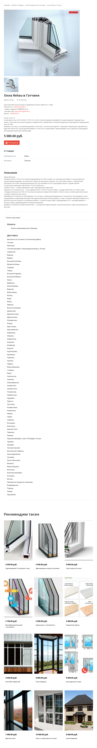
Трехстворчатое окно (73, 568)
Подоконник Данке (72, 625)
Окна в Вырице (41, 682)
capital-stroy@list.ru (19, 107)
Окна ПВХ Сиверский (12, 682)
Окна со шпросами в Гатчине (46, 738)
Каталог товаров (17, 5)
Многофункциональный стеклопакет (13, 626)
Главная (7, 5)
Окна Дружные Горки (73, 682)
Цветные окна (10, 738)
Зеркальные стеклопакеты (45, 625)
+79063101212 (14, 113)
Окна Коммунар (71, 738)
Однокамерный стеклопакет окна (17, 568)
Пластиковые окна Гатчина (35, 5)
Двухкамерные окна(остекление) (47, 568)
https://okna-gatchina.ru (22, 111)
